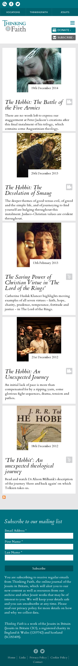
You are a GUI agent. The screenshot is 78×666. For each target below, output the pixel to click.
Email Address (16, 530)
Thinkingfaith (39, 12)
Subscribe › (66, 37)
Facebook (11, 4)
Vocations (13, 12)
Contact (37, 662)
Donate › (64, 30)
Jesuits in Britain (59, 624)
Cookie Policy (58, 657)
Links (22, 657)
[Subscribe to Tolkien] (4, 498)
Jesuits (65, 12)
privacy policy (27, 608)
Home (11, 657)
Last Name (13, 552)
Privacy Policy (38, 657)
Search (4, 4)
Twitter (17, 4)
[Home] (14, 26)
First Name (14, 541)
